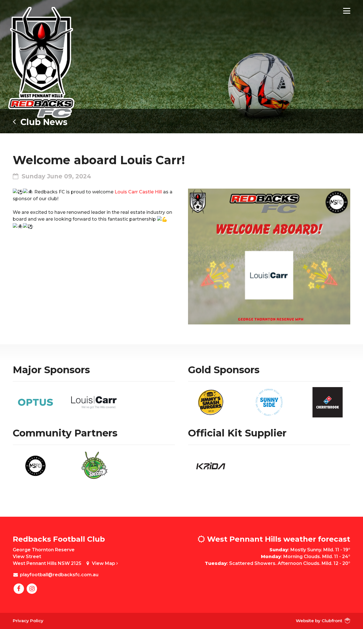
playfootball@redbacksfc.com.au (59, 574)
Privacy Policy (28, 620)
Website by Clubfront (319, 620)
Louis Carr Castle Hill (138, 192)
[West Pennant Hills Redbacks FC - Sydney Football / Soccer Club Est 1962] (41, 62)
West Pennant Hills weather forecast (277, 539)
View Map (104, 563)
